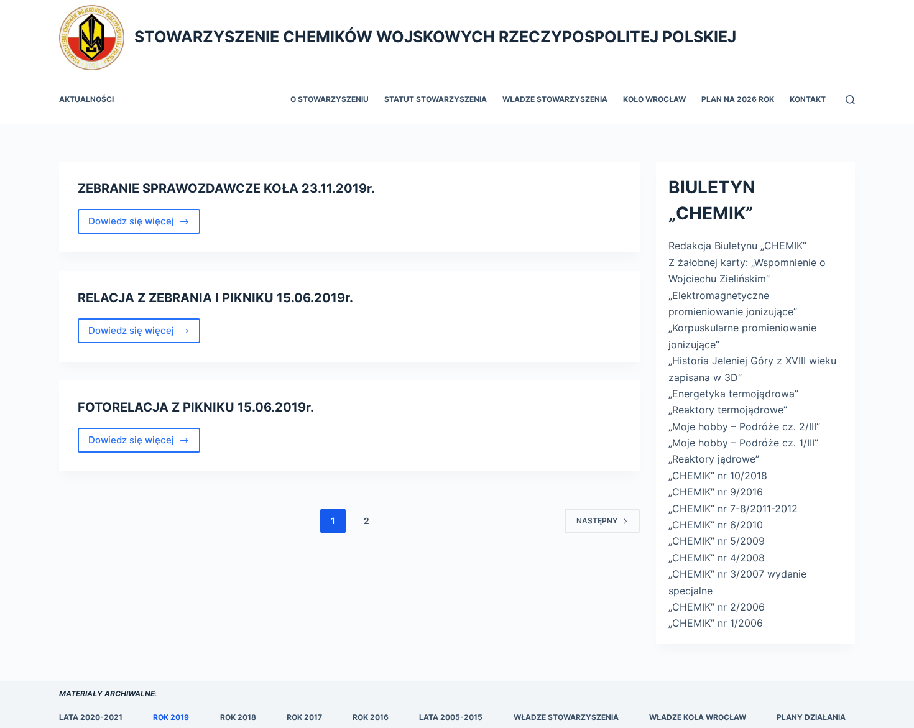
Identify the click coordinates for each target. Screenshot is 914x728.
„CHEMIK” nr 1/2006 (715, 623)
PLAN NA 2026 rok (737, 99)
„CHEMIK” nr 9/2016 (715, 492)
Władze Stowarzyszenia (554, 99)
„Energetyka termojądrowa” (733, 393)
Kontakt (808, 99)
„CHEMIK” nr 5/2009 (716, 541)
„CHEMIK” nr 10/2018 (717, 475)
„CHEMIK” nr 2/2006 (716, 607)
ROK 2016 (371, 717)
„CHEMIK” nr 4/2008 (716, 557)
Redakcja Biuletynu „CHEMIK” (737, 245)
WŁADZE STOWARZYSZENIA (566, 717)
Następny (596, 520)
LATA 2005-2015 (450, 717)
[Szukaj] (850, 99)
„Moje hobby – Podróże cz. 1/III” (743, 442)
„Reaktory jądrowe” (713, 459)
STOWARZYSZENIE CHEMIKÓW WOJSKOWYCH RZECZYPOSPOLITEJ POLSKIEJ (435, 36)
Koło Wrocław (654, 99)
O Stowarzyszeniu (329, 99)
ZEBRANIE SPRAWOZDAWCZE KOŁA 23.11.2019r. (226, 188)
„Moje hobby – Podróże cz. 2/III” (744, 426)
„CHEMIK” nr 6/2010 (715, 524)
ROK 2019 (171, 717)
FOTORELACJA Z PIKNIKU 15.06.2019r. (197, 407)
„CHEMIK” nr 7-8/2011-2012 (733, 508)
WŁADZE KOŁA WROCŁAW (697, 717)
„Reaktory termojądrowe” (727, 409)
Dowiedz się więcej (144, 224)
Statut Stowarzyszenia (435, 99)
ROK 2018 (238, 717)
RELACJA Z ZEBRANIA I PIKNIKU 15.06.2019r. (215, 297)
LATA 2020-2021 (90, 717)
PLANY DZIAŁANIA (811, 717)
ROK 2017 (304, 717)
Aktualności (86, 99)
